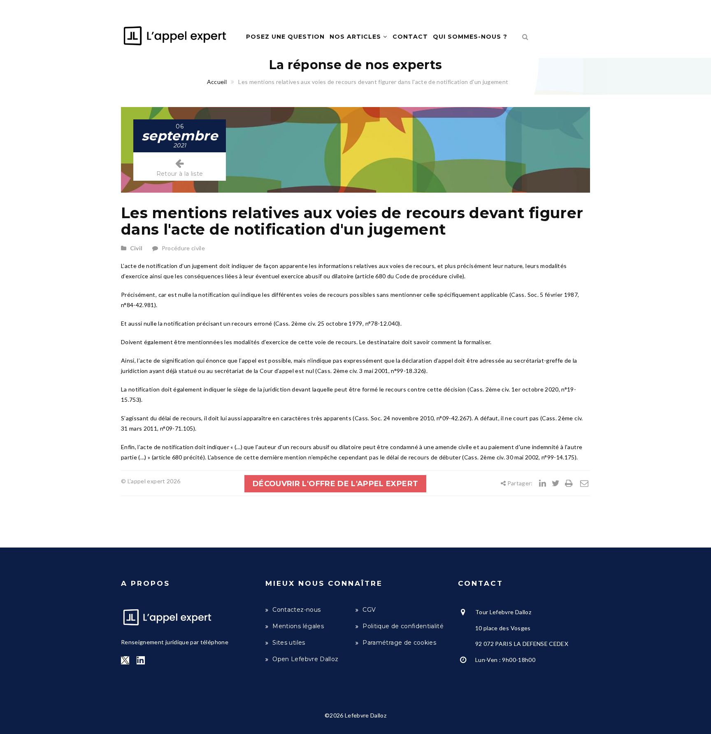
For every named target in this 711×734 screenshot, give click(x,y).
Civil (136, 248)
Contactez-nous (296, 609)
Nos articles (356, 36)
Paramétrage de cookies (399, 642)
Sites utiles (288, 642)
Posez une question (285, 36)
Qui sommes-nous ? (470, 36)
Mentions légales (298, 626)
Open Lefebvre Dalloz (305, 659)
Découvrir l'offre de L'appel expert (335, 483)
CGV (369, 609)
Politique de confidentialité (403, 626)
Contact (410, 36)
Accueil (217, 81)
